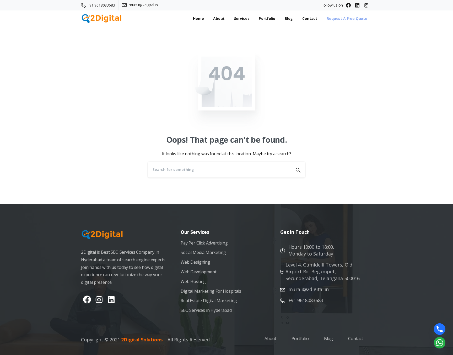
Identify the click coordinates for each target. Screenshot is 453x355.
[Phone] (439, 329)
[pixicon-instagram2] (99, 300)
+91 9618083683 (101, 5)
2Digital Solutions (141, 339)
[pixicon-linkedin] (111, 300)
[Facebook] (348, 5)
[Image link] (105, 237)
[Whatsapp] (439, 342)
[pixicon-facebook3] (87, 300)
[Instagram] (366, 5)
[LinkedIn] (357, 5)
